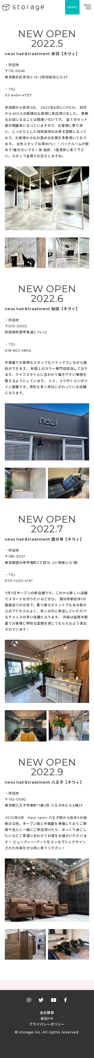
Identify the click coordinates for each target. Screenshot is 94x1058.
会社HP (47, 1018)
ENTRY (72, 7)
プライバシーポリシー (47, 1024)
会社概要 (47, 1013)
